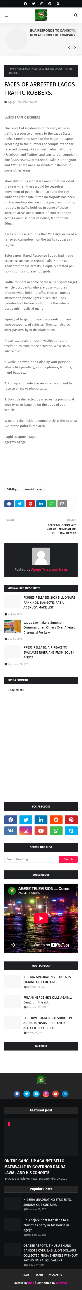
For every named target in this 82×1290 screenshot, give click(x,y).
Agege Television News (22, 102)
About (39, 1275)
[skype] (57, 4)
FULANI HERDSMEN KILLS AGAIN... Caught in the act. (47, 1000)
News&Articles (33, 489)
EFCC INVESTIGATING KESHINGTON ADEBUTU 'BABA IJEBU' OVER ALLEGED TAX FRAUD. (47, 1023)
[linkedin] (41, 819)
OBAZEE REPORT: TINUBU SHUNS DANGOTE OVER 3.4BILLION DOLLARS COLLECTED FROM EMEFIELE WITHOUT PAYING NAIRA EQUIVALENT (50, 1253)
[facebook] (25, 4)
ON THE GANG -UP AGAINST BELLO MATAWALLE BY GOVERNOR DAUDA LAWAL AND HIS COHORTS (35, 1166)
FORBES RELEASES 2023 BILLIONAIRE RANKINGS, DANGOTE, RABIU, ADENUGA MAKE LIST (49, 602)
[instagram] (41, 4)
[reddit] (56, 819)
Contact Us (55, 1275)
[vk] (10, 830)
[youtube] (41, 830)
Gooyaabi (62, 1283)
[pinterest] (49, 4)
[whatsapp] (56, 830)
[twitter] (33, 4)
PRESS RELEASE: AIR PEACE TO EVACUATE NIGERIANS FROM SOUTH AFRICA (49, 652)
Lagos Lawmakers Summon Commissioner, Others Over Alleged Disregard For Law (49, 627)
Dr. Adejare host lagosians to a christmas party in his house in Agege (46, 1225)
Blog (31, 1283)
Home (11, 68)
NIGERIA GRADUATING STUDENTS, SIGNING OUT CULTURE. (47, 979)
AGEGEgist (23, 68)
